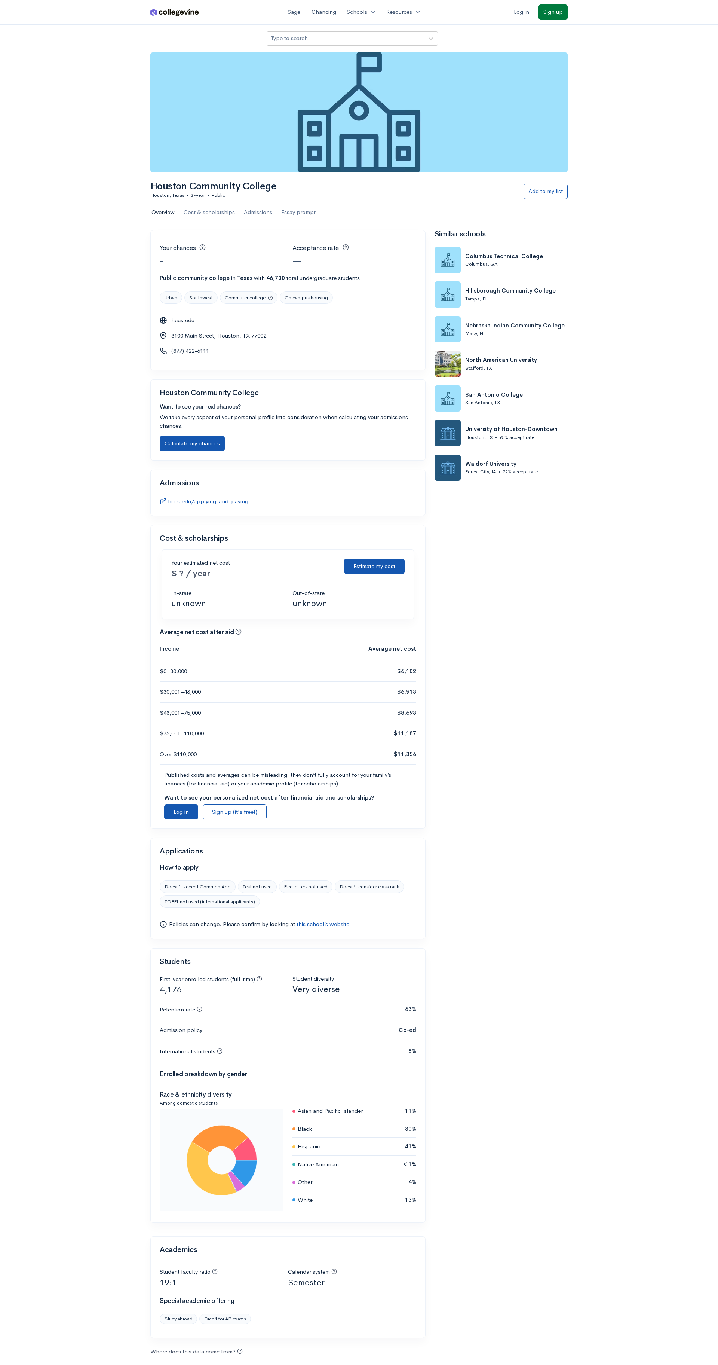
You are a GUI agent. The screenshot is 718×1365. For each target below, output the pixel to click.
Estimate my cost (374, 565)
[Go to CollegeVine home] (174, 12)
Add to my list (545, 191)
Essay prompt (298, 212)
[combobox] (271, 38)
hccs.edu (182, 320)
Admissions (258, 212)
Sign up (553, 11)
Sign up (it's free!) (234, 811)
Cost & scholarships (209, 212)
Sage (294, 11)
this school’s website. (324, 924)
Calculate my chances (192, 443)
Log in (521, 11)
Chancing (324, 11)
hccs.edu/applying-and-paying (208, 501)
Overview (163, 212)
